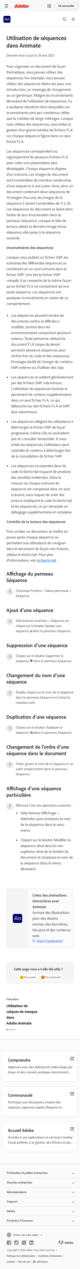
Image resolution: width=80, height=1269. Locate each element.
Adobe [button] (11, 1211)
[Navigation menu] (6, 6)
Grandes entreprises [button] (19, 1182)
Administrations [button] (17, 1192)
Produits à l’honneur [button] (20, 1220)
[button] (49, 6)
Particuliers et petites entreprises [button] (27, 1173)
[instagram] (16, 1242)
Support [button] (12, 1201)
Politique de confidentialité (21, 1255)
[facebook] (9, 1242)
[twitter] (24, 1242)
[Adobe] (21, 6)
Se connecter (66, 6)
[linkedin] (31, 1242)
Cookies (11, 1261)
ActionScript (46, 560)
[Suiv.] (57, 1018)
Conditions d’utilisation (50, 1255)
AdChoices (42, 1261)
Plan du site (24, 1261)
